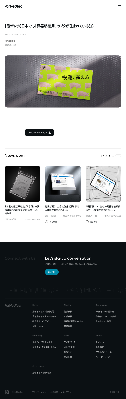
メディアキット (67, 392)
